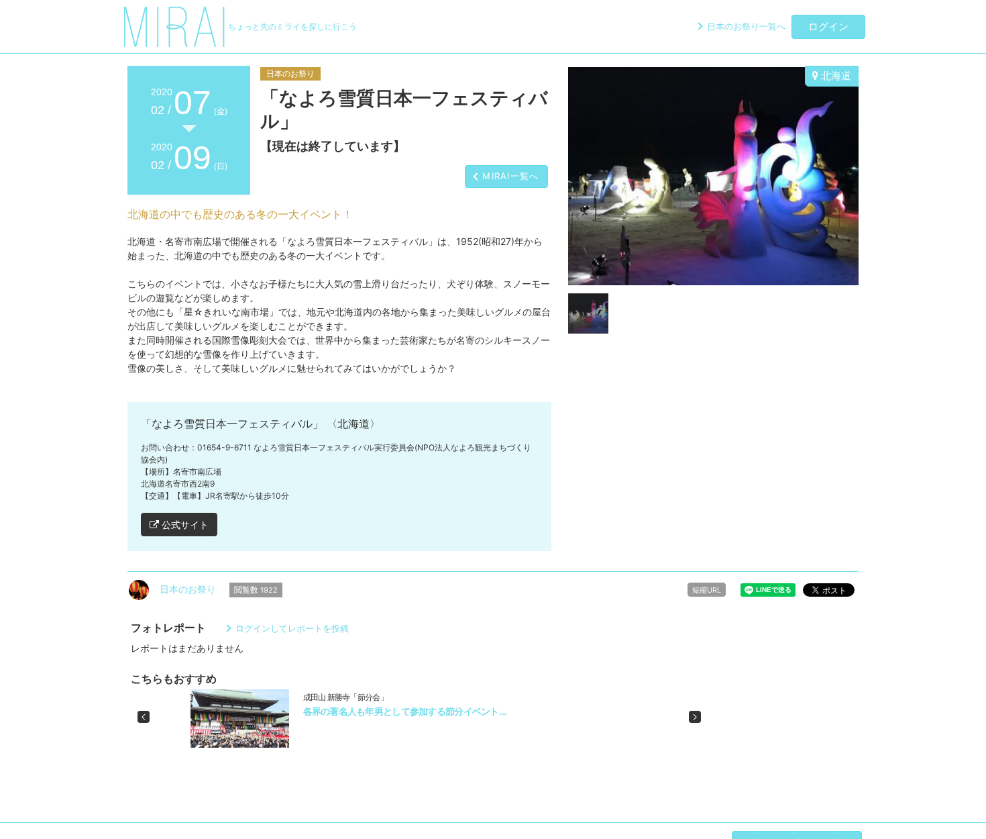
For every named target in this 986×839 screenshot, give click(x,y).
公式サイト (184, 524)
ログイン (828, 26)
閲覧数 (256, 590)
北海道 (834, 75)
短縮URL (706, 590)
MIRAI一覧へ (510, 175)
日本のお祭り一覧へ (746, 26)
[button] (144, 717)
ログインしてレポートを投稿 (292, 628)
